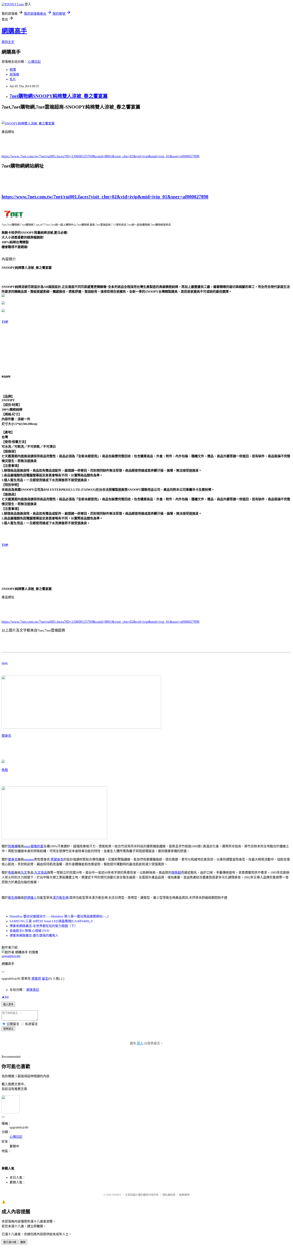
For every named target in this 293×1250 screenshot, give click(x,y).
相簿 (13, 69)
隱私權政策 (168, 1194)
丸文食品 (40, 872)
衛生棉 (13, 897)
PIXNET (116, 1194)
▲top (5, 996)
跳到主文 (8, 42)
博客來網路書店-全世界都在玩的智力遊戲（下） (44, 926)
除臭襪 (13, 846)
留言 (45, 978)
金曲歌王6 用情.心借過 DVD (29, 930)
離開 (23, 1242)
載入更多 (8, 1004)
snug (5, 663)
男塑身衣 (57, 859)
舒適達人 (30, 897)
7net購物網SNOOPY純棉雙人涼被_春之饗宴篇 (59, 96)
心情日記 (34, 61)
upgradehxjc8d (11, 956)
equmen (29, 859)
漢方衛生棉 (61, 897)
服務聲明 (184, 1194)
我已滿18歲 (9, 1242)
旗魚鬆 (176, 872)
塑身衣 (6, 735)
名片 (13, 79)
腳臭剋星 (37, 846)
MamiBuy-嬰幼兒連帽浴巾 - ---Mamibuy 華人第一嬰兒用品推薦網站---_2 (59, 916)
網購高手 (14, 30)
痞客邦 (36, 978)
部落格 (14, 74)
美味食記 (32, 989)
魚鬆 (5, 770)
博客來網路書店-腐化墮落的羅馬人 (34, 935)
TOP (5, 321)
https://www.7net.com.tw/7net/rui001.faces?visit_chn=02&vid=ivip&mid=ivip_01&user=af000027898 (105, 196)
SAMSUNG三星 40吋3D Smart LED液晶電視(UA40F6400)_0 (51, 921)
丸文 (24, 872)
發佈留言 (8, 1028)
